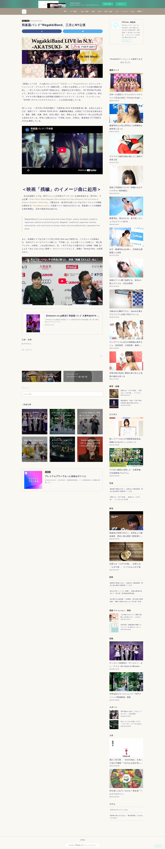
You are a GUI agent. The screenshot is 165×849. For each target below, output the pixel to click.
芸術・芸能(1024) (27, 350)
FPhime (27, 343)
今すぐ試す (107, 4)
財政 (93, 11)
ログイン (121, 4)
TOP (65, 11)
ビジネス (125, 11)
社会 (132, 11)
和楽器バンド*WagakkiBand (73, 83)
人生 (117, 11)
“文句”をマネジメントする (119, 810)
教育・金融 (108, 11)
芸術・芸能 (25, 21)
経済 (99, 11)
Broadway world (41, 205)
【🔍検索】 (74, 11)
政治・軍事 (85, 11)
